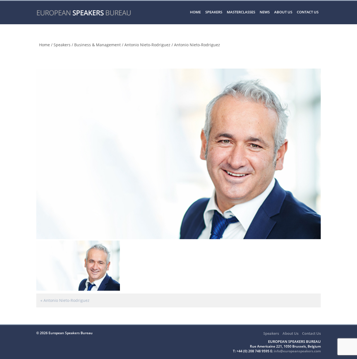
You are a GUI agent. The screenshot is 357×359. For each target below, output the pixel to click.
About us (283, 11)
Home (195, 11)
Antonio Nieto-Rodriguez (147, 44)
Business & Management (97, 44)
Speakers (213, 11)
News (265, 11)
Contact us (308, 11)
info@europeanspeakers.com (297, 351)
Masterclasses (241, 11)
